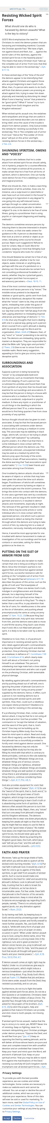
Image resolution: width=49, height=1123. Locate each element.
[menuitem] (4, 3)
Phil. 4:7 (17, 957)
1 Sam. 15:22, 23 (17, 615)
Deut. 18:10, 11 (34, 281)
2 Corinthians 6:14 (15, 657)
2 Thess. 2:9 (8, 347)
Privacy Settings (12, 1111)
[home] (4, 3)
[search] (46, 3)
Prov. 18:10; (7, 957)
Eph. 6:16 (37, 863)
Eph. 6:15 (34, 788)
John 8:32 (36, 846)
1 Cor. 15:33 (22, 465)
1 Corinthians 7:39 (37, 654)
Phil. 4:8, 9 (25, 780)
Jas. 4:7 (27, 1036)
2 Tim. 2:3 (6, 144)
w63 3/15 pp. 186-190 (18, 8)
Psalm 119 (14, 977)
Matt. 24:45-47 (22, 332)
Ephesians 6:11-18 (34, 579)
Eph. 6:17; (15, 780)
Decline (17, 1118)
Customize (29, 1118)
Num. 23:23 (16, 909)
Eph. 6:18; (39, 954)
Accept (7, 1118)
